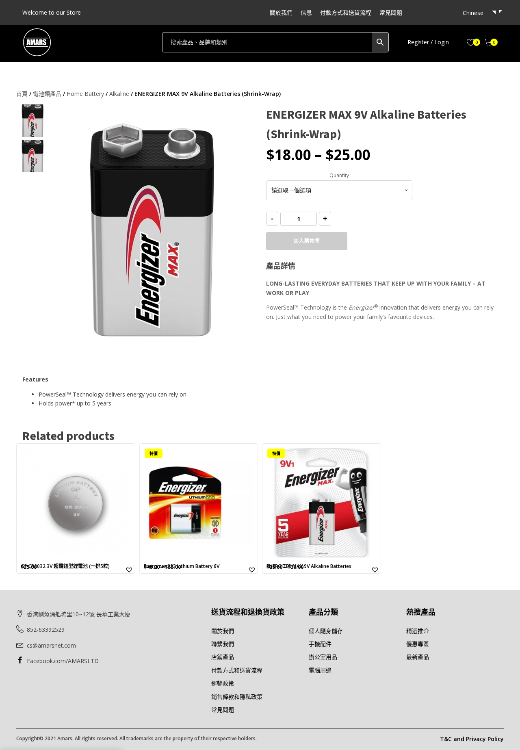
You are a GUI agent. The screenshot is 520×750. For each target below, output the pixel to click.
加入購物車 (307, 240)
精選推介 (417, 631)
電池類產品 (47, 94)
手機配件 (320, 644)
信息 (306, 12)
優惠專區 (417, 644)
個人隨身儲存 (326, 631)
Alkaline (119, 94)
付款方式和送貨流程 (345, 12)
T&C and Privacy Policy (472, 739)
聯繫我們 (222, 644)
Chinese (473, 13)
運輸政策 (222, 683)
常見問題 (390, 12)
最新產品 (417, 657)
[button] (428, 42)
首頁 (22, 94)
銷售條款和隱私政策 (236, 696)
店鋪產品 (222, 657)
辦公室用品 (323, 657)
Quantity (339, 175)
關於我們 (281, 12)
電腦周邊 (320, 670)
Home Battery (85, 94)
